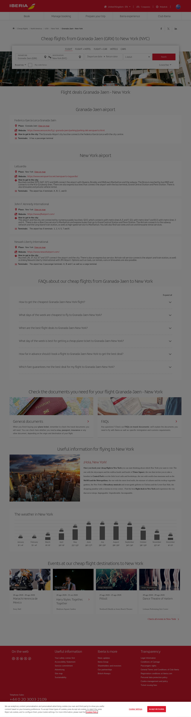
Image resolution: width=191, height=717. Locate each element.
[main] (95, 709)
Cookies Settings (135, 709)
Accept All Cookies (156, 709)
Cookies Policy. (92, 712)
